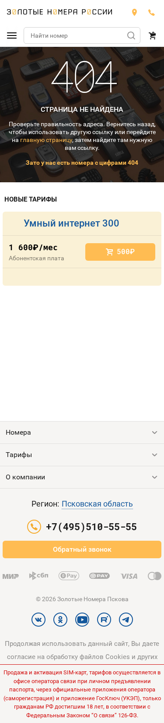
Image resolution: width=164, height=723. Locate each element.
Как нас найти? (134, 12)
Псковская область (97, 503)
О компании (25, 477)
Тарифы (19, 454)
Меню (12, 35)
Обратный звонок (82, 549)
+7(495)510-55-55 (152, 12)
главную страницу (46, 139)
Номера (18, 432)
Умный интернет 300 (71, 223)
